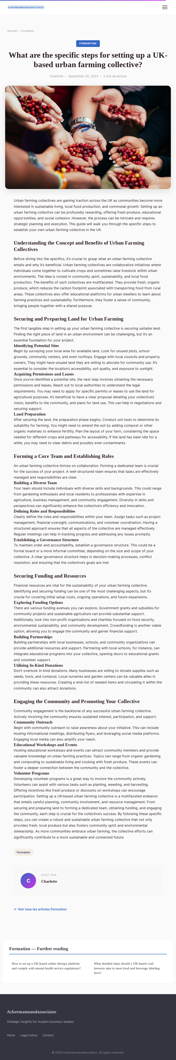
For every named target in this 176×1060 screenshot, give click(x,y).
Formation (27, 31)
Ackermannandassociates (31, 1011)
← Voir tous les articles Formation (40, 909)
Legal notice (28, 1035)
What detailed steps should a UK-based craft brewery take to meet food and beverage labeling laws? (127, 968)
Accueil (12, 31)
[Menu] (165, 7)
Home (11, 1035)
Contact (48, 1035)
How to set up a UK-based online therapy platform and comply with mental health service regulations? (46, 966)
